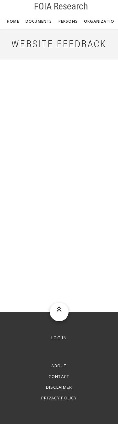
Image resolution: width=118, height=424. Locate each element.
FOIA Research (61, 6)
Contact (58, 376)
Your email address (25, 93)
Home (13, 21)
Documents (38, 21)
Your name (15, 63)
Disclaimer (59, 387)
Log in (59, 337)
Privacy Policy (59, 398)
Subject (12, 123)
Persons (68, 21)
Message (14, 153)
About (59, 366)
